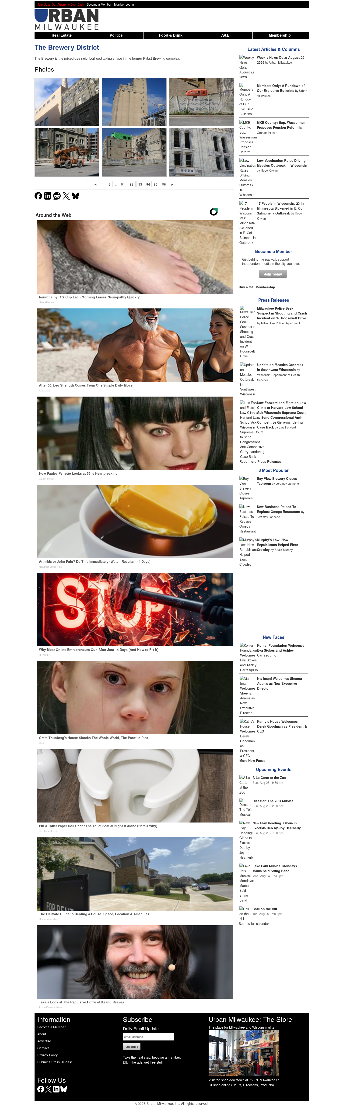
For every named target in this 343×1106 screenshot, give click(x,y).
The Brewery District (67, 47)
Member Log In (124, 4)
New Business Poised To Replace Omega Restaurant (278, 509)
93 (140, 184)
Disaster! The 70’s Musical (273, 800)
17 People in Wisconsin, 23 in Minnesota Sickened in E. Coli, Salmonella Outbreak (281, 208)
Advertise (44, 1041)
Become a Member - (100, 4)
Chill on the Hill (264, 908)
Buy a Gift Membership (257, 287)
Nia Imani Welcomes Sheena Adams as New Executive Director (279, 683)
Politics (116, 35)
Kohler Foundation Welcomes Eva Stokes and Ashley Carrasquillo (280, 650)
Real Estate (62, 35)
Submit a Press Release (55, 1062)
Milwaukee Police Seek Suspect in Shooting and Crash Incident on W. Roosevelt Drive (282, 313)
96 (164, 184)
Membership (280, 35)
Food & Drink (170, 35)
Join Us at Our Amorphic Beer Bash (60, 4)
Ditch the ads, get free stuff (143, 1062)
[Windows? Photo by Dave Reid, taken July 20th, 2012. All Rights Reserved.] (201, 152)
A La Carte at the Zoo (269, 777)
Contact (43, 1048)
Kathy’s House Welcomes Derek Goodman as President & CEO (282, 726)
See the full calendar (254, 923)
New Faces (273, 637)
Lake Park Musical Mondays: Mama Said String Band (275, 868)
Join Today (273, 273)
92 (131, 184)
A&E (225, 35)
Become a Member (273, 251)
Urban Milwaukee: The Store (250, 1019)
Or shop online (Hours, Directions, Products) (241, 1084)
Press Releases (273, 300)
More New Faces (252, 760)
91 (123, 184)
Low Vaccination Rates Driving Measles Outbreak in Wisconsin (282, 163)
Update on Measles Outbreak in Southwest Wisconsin (280, 367)
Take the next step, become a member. (152, 1057)
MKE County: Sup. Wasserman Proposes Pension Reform (281, 125)
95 (155, 184)
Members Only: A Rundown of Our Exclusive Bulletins (281, 88)
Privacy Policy (47, 1055)
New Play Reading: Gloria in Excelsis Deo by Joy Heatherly (276, 825)
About (41, 1034)
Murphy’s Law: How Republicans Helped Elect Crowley (277, 544)
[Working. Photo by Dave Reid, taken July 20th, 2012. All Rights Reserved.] (67, 152)
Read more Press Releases (260, 461)
